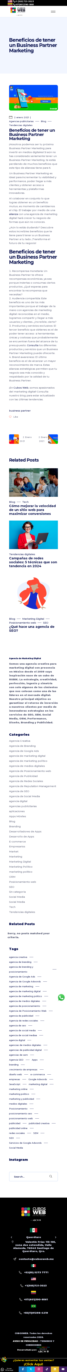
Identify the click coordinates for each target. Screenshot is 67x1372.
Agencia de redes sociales (23, 1020)
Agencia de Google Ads (24, 750)
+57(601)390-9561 (24, 5)
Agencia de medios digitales (27, 765)
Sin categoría (17, 891)
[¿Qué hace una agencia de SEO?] (33, 593)
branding (14, 1064)
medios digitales (18, 1103)
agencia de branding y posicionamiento (21, 969)
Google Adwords (37, 1079)
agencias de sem (18, 1055)
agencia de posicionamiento (24, 1006)
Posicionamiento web (22, 622)
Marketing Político (21, 866)
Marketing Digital (33, 618)
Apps (35, 1059)
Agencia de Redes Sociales (26, 781)
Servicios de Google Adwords (25, 1143)
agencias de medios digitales (25, 1045)
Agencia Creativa (19, 740)
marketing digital (38, 1084)
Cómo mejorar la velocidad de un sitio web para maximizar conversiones (32, 510)
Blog (43, 121)
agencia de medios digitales (24, 1001)
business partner (20, 410)
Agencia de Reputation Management (32, 786)
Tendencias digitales (21, 125)
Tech (25, 501)
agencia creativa (18, 957)
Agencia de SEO (19, 791)
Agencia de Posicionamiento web (30, 771)
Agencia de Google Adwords (25, 981)
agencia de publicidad (21, 1015)
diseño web (15, 1074)
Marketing (15, 856)
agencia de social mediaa (23, 1035)
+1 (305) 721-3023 (24, 1)
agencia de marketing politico (25, 996)
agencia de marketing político (28, 760)
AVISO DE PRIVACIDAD (25, 1341)
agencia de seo (17, 1025)
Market (13, 851)
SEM (35, 1133)
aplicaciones (17, 811)
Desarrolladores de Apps (25, 831)
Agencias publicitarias (21, 121)
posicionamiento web (21, 1118)
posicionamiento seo (20, 1113)
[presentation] (11, 1237)
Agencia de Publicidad (23, 776)
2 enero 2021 (21, 117)
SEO (45, 622)
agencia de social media (22, 1030)
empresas (14, 1079)
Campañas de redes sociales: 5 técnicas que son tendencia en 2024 (33, 562)
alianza (13, 214)
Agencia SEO (16, 1059)
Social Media (17, 896)
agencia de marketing (21, 986)
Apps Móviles (17, 816)
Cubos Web (20, 387)
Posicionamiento (18, 1108)
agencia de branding (20, 962)
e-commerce (37, 1074)
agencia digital (18, 801)
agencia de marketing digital (27, 755)
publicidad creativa (39, 1123)
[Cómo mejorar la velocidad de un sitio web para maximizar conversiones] (33, 482)
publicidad (14, 1123)
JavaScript (14, 1084)
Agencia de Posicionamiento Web (28, 1011)
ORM (12, 876)
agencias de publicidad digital (25, 1050)
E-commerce (17, 841)
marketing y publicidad (21, 1099)
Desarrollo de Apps (21, 836)
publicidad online (18, 1128)
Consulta (32, 345)
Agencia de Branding (22, 745)
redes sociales (17, 1133)
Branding (15, 826)
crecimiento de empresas (23, 1069)
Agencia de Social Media (24, 796)
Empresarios (17, 846)
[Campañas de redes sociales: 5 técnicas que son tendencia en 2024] (33, 535)
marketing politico (20, 871)
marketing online (18, 1089)
